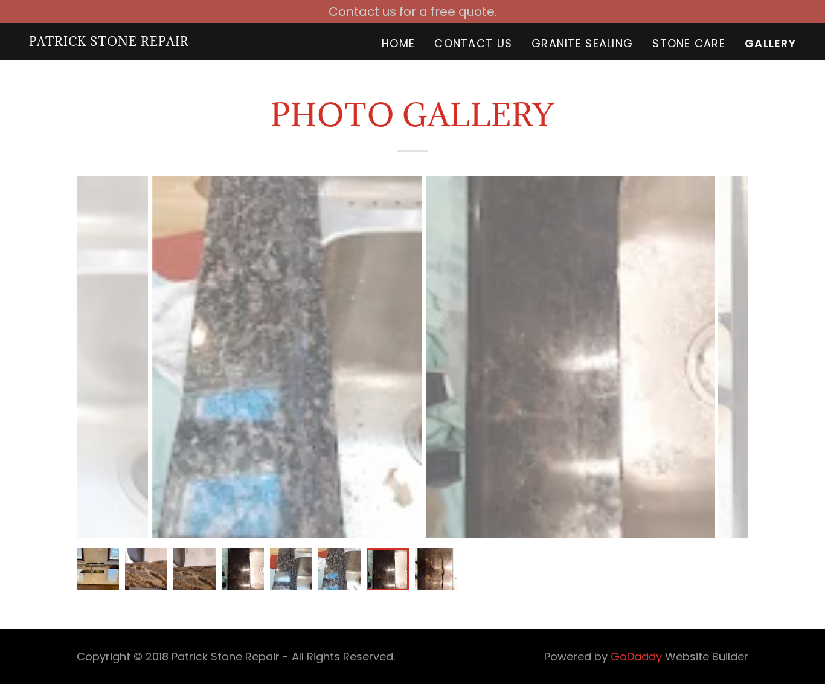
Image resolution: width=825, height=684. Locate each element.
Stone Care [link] (688, 43)
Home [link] (398, 43)
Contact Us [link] (473, 43)
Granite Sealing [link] (582, 43)
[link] (109, 41)
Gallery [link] (770, 43)
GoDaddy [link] (636, 656)
